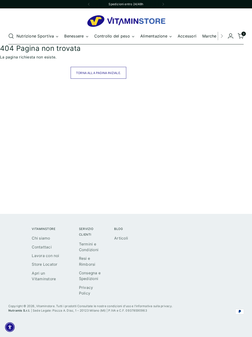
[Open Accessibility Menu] (10, 327)
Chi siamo (41, 238)
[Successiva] (163, 4)
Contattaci (41, 247)
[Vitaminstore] (126, 21)
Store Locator (44, 264)
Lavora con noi (45, 255)
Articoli (121, 238)
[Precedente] (88, 4)
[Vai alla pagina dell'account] (231, 36)
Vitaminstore (45, 306)
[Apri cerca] (11, 36)
